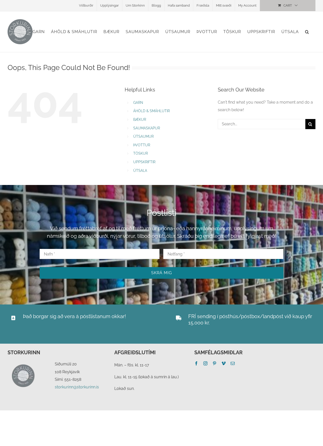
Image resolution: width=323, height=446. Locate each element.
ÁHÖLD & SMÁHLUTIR (151, 111)
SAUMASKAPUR (146, 128)
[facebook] (196, 363)
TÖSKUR (140, 153)
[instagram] (205, 363)
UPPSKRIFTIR (144, 162)
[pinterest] (214, 363)
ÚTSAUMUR (143, 136)
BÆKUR (139, 120)
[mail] (233, 363)
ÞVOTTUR (141, 145)
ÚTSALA (140, 171)
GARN (138, 103)
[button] (307, 31)
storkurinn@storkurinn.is (77, 387)
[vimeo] (224, 363)
